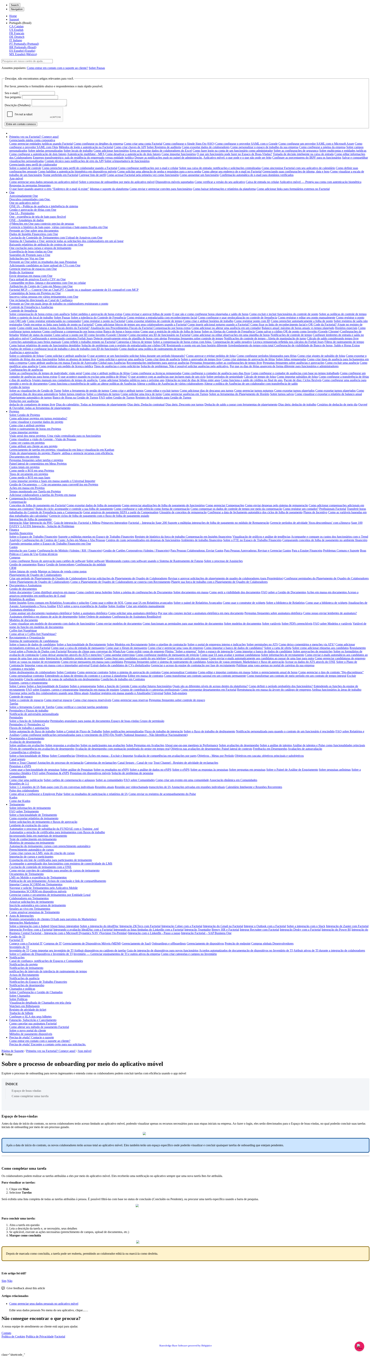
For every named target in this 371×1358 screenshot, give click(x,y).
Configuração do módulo (90, 564)
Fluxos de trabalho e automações (29, 728)
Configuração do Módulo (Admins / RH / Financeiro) (69, 550)
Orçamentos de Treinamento (26, 874)
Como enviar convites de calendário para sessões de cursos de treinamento (54, 870)
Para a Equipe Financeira (307, 550)
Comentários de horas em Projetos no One (35, 293)
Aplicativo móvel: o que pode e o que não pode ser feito (237, 157)
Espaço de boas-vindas (26, 1090)
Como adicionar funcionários (111, 150)
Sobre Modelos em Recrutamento (127, 644)
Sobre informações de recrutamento (282, 654)
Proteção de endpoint (237, 943)
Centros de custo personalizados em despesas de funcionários (143, 540)
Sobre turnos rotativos (72, 394)
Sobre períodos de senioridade (224, 376)
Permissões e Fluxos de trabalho (28, 710)
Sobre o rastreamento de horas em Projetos (35, 428)
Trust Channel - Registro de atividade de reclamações (185, 762)
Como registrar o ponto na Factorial (103, 321)
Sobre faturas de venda (23, 571)
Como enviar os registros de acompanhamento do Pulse (162, 794)
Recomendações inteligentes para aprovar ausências (158, 362)
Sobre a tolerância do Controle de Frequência (98, 317)
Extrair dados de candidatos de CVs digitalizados (120, 665)
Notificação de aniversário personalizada (34, 714)
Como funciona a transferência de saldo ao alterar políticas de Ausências (92, 383)
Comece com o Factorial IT (26, 943)
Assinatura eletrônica (22, 609)
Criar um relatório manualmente (145, 606)
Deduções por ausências (24, 401)
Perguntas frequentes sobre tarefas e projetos (36, 460)
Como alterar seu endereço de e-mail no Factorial (232, 171)
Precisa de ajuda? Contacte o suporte (31, 1037)
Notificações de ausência (24, 978)
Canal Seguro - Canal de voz (135, 762)
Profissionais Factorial (332, 508)
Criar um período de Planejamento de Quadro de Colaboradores (48, 578)
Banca (41, 564)
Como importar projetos (23, 432)
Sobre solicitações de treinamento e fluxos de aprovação (43, 821)
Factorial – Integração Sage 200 (148, 522)
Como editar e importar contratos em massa (224, 672)
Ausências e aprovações (23, 352)
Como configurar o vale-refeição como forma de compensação (152, 508)
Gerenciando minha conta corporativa (32, 140)
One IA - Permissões (21, 213)
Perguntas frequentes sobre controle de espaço (177, 700)
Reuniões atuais (104, 787)
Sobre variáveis (271, 623)
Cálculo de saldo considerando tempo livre (333, 338)
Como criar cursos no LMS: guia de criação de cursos (42, 853)
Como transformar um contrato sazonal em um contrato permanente (205, 675)
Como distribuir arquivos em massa (54, 592)
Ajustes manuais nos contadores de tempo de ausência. (65, 380)
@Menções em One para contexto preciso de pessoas (41, 223)
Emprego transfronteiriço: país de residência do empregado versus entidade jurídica (83, 157)
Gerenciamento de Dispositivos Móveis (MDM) (92, 943)
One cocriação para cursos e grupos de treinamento (40, 248)
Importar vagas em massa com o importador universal (57, 665)
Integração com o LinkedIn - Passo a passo (154, 933)
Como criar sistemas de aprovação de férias (248, 359)
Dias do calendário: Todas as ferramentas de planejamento (91, 404)
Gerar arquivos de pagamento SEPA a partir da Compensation (120, 512)
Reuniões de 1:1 (19, 783)
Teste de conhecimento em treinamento (33, 839)
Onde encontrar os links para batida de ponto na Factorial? (58, 324)
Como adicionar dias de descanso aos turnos (206, 390)
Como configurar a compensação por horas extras (72, 331)
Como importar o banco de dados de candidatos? (233, 648)
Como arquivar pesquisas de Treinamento (34, 912)
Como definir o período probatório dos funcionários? (281, 686)
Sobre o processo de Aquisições (223, 561)
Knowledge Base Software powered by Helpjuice (185, 1345)
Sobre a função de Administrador (29, 721)
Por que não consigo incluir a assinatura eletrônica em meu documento (201, 613)
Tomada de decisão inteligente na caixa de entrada (303, 154)
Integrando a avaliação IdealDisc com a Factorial (83, 929)
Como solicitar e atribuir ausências (65, 355)
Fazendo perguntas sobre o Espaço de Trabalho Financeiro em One (50, 543)
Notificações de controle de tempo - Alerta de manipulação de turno (265, 338)
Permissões (16, 717)
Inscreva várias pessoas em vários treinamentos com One (43, 296)
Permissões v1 (18, 724)
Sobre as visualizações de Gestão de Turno (35, 390)
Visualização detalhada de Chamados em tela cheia (40, 1002)
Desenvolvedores (283, 943)
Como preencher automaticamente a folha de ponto (302, 321)
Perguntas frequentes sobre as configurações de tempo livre (226, 362)
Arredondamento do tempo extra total (251, 345)
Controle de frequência (23, 310)
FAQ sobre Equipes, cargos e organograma (52, 689)
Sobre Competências (62, 755)
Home (13, 16)
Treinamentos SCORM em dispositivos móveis (37, 891)
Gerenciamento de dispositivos (205, 943)
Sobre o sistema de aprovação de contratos (135, 672)
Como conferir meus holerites (94, 592)
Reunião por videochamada (131, 787)
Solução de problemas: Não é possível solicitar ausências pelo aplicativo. (185, 366)
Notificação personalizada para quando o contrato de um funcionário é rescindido (285, 731)
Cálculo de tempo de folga (260, 376)
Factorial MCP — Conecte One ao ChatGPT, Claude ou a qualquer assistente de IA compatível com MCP (74, 289)
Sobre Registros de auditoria (164, 147)
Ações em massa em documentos (327, 592)
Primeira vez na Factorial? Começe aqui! (34, 136)
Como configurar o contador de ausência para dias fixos (216, 373)
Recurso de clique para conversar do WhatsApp (96, 651)
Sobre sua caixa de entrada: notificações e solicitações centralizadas (220, 168)
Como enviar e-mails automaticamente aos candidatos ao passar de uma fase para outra (261, 658)
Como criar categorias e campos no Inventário (189, 954)
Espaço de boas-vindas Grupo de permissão (137, 721)
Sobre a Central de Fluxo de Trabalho (79, 731)
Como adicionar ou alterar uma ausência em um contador (226, 328)
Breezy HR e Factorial (225, 929)
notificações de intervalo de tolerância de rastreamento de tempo (48, 971)
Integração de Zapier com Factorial (347, 926)
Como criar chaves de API (130, 147)
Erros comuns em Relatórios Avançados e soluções (58, 602)
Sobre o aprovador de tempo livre (201, 359)
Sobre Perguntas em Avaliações (145, 745)
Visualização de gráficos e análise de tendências (261, 536)
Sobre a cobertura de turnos (103, 394)
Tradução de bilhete (21, 1013)
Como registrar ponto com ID (252, 321)
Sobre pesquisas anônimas (335, 769)
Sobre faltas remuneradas (291, 359)
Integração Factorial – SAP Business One (206, 933)
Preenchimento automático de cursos (31, 849)
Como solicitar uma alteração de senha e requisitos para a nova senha (159, 171)
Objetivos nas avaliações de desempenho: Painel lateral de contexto (211, 748)
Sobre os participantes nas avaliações (102, 745)
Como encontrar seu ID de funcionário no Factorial (159, 335)
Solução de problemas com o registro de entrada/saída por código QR (123, 345)
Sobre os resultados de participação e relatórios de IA (95, 794)
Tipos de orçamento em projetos (28, 474)
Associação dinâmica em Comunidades (233, 780)
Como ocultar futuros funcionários (151, 686)
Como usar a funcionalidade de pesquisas (34, 769)
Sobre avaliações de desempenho (239, 745)
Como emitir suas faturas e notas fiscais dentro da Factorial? (53, 328)
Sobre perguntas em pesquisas (247, 769)
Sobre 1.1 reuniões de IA (24, 787)
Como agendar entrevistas (119, 654)
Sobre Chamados (19, 995)
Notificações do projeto (23, 964)
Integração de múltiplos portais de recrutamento (74, 658)
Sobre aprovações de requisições (313, 651)
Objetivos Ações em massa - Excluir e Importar (104, 755)
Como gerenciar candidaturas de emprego (340, 658)
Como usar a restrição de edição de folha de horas (170, 331)
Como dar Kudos (19, 801)
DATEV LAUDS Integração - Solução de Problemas (41, 526)
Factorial (59, 1336)
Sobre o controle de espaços (26, 700)
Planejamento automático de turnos (30, 397)
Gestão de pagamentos (23, 564)
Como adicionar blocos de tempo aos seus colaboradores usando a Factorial (141, 324)
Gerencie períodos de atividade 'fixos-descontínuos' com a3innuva (310, 522)
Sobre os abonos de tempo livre (77, 359)
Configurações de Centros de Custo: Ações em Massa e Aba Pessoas (63, 540)
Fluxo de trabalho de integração (164, 731)
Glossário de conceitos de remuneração (183, 512)
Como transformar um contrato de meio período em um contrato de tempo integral (296, 675)
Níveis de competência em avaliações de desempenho (41, 748)
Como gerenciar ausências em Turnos (185, 394)
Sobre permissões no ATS (262, 644)
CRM (12, 568)
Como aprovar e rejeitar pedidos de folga (211, 355)
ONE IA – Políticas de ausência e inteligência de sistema (43, 206)
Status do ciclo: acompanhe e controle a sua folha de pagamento (74, 508)
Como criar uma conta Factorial (143, 143)
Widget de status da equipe (36, 335)
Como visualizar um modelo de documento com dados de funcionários (52, 623)
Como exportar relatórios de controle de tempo (154, 321)
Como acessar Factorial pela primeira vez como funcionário (143, 175)
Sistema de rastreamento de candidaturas (33, 641)
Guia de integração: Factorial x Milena (77, 522)
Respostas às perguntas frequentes (30, 185)
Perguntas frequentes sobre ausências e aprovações (293, 362)
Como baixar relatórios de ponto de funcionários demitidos (45, 345)
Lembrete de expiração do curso (28, 825)
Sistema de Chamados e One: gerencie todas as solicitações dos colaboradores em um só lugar (66, 241)
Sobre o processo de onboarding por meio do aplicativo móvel (117, 182)
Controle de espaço (21, 696)
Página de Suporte (13, 1051)
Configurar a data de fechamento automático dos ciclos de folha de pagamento (255, 512)
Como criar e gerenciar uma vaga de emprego (175, 648)
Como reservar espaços (58, 700)
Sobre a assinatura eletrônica (90, 613)
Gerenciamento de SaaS (136, 943)
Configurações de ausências (26, 369)
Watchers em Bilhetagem (24, 1006)
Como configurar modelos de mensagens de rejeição (167, 654)
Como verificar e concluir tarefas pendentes (81, 707)
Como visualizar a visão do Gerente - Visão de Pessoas (42, 439)
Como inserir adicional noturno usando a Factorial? (218, 324)
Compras (14, 557)
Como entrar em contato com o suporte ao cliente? (57, 68)
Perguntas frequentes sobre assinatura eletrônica (273, 613)
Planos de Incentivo (315, 512)
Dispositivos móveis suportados (174, 182)
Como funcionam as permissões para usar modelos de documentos (183, 623)
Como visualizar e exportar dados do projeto (36, 421)
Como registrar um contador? (300, 508)
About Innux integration (64, 926)
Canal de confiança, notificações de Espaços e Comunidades (46, 961)
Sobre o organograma (83, 686)
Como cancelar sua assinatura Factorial (33, 1023)
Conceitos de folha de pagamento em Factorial (37, 505)
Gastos (13, 547)
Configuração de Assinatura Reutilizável (136, 616)
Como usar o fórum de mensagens (126, 648)
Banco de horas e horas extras (121, 331)
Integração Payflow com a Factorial (31, 929)
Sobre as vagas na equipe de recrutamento (34, 661)
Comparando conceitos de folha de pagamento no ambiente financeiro (324, 540)
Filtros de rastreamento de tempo (344, 342)
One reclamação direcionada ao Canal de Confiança (40, 300)
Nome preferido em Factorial (60, 175)
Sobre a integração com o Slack (306, 926)
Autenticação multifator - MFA (86, 154)
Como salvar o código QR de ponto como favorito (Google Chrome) (297, 331)
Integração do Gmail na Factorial (223, 926)
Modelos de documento (23, 620)
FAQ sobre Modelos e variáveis (332, 623)
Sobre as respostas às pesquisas (209, 769)
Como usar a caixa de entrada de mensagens (78, 648)
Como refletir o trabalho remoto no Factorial (89, 342)
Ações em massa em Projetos (27, 488)
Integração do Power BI (336, 929)
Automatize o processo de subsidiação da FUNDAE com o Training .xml (54, 828)
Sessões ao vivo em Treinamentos (29, 908)
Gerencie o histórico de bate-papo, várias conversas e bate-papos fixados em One (58, 227)
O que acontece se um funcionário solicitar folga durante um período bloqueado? (136, 355)
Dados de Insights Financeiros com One (33, 234)
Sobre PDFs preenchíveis (297, 623)
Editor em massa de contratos (145, 675)
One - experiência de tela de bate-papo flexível (37, 216)
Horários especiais (346, 328)
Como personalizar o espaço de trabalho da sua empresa (264, 147)
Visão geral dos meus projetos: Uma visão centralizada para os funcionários (55, 435)
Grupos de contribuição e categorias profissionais (150, 689)
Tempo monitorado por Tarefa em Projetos (35, 491)
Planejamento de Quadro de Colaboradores (35, 575)
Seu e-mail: (11, 93)
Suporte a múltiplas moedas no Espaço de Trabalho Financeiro (96, 536)
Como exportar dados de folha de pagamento (93, 505)
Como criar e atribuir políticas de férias (106, 373)
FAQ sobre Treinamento (24, 811)
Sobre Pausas (97, 68)
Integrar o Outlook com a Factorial (265, 926)
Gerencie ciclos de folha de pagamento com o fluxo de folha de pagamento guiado (99, 515)
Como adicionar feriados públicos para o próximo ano (131, 380)
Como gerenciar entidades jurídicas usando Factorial (41, 143)
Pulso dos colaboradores (24, 790)
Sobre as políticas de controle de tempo (343, 314)
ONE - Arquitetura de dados (26, 220)
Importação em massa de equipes (99, 689)
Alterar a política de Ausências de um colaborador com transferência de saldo (251, 383)
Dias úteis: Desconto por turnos (184, 404)
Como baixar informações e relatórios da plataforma (224, 188)
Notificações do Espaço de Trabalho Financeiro (38, 981)
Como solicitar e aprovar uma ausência (120, 359)
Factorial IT (16, 940)
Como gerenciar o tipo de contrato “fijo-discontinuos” (331, 672)
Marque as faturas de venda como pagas (62, 571)
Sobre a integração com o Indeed (29, 926)
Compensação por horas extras (172, 328)
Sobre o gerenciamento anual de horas (274, 672)
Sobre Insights (18, 602)
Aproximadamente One (23, 195)
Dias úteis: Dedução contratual (146, 404)
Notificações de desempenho (26, 985)
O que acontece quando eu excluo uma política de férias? (92, 376)
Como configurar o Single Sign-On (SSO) (188, 143)
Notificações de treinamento (26, 967)
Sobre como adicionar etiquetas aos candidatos (320, 648)
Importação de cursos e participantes (31, 856)
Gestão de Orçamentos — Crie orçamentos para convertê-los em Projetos (53, 484)
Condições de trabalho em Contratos (123, 679)
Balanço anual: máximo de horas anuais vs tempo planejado (298, 328)
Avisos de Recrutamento (24, 974)
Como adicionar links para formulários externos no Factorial (293, 188)
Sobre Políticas (18, 999)
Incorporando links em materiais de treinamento (38, 835)
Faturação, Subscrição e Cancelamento (32, 1020)
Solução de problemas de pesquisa (132, 773)
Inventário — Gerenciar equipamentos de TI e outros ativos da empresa (116, 954)
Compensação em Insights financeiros (209, 536)
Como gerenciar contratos (92, 672)
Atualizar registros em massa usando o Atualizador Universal (126, 693)
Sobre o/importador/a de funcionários (127, 161)
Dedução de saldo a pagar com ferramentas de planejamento (240, 404)
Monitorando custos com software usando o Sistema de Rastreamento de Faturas (154, 561)
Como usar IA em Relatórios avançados (148, 602)
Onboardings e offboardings (169, 943)
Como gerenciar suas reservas (130, 700)
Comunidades (17, 776)
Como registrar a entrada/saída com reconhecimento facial (162, 317)
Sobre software (95, 561)
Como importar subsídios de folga (297, 376)
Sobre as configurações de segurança (296, 150)
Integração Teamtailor (197, 929)
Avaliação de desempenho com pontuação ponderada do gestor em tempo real (122, 748)
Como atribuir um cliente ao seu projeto (33, 446)
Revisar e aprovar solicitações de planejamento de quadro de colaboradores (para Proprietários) (225, 578)
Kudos (13, 797)
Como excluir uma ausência (342, 362)
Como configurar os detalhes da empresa (98, 143)
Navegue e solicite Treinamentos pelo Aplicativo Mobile (43, 887)
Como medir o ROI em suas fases (29, 477)
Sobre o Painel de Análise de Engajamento (292, 769)
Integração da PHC (41, 522)
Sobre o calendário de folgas (26, 355)
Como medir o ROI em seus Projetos (31, 470)
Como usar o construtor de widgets (244, 602)
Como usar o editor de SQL (107, 602)
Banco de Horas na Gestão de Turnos (75, 397)
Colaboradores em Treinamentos (29, 898)
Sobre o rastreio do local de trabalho (31, 317)
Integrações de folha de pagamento (30, 519)
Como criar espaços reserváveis (92, 700)
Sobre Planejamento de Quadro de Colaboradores (39, 581)
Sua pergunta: (13, 97)
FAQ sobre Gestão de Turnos (117, 397)
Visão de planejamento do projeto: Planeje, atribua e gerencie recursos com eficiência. (61, 453)
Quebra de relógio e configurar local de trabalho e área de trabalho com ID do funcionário (63, 348)
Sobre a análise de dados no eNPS (150, 769)
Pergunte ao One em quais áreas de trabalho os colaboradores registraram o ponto (58, 303)
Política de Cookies (13, 1336)
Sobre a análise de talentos (276, 745)
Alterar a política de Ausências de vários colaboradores (170, 383)
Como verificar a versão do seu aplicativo (220, 182)
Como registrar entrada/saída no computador (54, 321)
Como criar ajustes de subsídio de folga (321, 355)
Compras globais (261, 943)
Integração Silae (19, 522)
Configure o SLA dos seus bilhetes (30, 1016)
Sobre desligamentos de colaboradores (32, 672)
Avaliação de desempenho (25, 741)
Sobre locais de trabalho (78, 150)
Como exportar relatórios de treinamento (33, 818)
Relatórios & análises (22, 599)
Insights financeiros (21, 533)
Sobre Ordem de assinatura (94, 616)
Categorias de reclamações (100, 762)
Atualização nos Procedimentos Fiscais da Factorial (121, 328)
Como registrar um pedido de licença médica (66, 366)
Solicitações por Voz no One (26, 258)
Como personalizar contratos (26, 675)
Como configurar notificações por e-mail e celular (148, 168)
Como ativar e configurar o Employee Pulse (36, 794)
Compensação (17, 501)
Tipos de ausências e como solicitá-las (117, 366)
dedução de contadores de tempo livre (32, 404)
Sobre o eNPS (181, 769)
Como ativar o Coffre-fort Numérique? (32, 634)
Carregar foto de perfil (92, 175)
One (11, 192)
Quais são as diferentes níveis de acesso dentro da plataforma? (210, 686)
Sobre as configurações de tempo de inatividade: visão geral (45, 373)
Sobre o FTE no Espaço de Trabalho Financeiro (252, 540)
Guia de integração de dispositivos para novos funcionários (162, 950)
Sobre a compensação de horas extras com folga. (182, 342)
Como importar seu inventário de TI (51, 950)
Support (14, 19)
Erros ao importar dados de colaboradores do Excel (161, 150)
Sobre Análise (116, 606)
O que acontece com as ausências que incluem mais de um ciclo (167, 376)
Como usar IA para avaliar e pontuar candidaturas (230, 654)
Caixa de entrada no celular (262, 182)
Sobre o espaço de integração (215, 651)
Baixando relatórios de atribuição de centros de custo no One (46, 244)
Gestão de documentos (23, 588)
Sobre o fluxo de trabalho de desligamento (209, 731)
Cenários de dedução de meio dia (337, 404)
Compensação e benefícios (25, 498)
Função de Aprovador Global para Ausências (98, 362)
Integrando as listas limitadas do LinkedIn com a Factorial (148, 929)
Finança (14, 529)
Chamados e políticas (22, 988)
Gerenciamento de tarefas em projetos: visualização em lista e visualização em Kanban (61, 449)
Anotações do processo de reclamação (60, 762)
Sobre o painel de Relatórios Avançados (198, 602)
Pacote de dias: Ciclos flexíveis (303, 380)
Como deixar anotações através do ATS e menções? (71, 654)
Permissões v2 (36, 724)
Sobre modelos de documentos (242, 623)
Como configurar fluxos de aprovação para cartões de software (47, 561)
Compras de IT (52, 943)
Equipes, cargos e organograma (28, 682)
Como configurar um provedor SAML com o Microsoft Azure (316, 143)
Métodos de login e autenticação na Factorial (86, 147)
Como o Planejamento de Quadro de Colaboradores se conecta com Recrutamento (120, 581)
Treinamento (17, 804)
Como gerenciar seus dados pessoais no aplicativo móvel (43, 182)
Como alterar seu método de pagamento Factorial (39, 1027)
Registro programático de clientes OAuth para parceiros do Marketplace (53, 919)
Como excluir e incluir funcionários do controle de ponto (283, 314)
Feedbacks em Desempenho (270, 748)
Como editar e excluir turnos (161, 390)
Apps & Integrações (21, 915)
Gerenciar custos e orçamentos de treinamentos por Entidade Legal (49, 894)
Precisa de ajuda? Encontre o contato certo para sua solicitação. (47, 1044)
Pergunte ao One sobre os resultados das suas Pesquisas (43, 262)
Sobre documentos (20, 592)
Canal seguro (17, 759)
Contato (6, 1333)
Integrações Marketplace (24, 922)
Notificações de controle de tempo (291, 335)
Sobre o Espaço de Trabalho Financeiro (33, 536)
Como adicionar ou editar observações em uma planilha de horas (230, 335)
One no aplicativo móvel (24, 202)
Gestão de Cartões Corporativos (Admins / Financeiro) (136, 550)
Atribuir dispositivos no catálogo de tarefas (100, 950)
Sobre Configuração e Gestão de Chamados (36, 992)
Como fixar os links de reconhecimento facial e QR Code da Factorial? (293, 324)
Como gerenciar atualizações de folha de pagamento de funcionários (163, 505)
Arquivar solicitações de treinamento (31, 901)
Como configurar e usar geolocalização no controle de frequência (237, 317)
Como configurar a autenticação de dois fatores (37, 154)
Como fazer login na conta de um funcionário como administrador (233, 150)
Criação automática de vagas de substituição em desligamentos (62, 679)
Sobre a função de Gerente (113, 686)
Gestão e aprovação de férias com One (32, 209)
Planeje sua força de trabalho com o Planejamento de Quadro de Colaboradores (219, 581)
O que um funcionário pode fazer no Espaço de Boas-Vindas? (234, 154)
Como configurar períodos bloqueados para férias (267, 355)
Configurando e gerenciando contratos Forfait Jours (61, 338)
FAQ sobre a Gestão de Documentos (283, 592)
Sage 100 (356, 522)
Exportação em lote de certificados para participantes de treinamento (50, 860)
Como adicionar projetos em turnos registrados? (38, 418)
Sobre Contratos (66, 672)
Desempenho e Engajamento (26, 738)
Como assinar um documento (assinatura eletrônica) (40, 613)
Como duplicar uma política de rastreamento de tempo (152, 348)
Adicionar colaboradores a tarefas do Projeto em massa (42, 495)
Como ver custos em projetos (27, 442)
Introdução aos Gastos (22, 550)
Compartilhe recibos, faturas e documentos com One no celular (47, 282)
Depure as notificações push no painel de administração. (168, 157)
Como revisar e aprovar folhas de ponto (147, 314)
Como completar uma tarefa (30, 1096)
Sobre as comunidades (109, 780)
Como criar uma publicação (26, 780)
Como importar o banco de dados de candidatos (263, 651)
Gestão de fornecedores (60, 564)
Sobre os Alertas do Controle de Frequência (228, 331)
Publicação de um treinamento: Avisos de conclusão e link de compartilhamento (57, 881)
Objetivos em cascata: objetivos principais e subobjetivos (269, 755)
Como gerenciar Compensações (225, 505)
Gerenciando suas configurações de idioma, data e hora (295, 171)
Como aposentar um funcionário (199, 175)
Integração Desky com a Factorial (300, 929)
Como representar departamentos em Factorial (208, 689)
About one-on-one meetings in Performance (191, 745)
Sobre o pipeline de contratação (167, 644)
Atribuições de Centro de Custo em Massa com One (41, 286)
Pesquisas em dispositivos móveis (90, 773)
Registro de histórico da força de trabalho (160, 536)
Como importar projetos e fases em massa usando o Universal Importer (52, 481)
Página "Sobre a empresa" (181, 651)
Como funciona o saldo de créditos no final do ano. (252, 380)
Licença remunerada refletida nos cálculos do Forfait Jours (288, 342)
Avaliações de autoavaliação (305, 748)
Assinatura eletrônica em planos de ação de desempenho (43, 616)
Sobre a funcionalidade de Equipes (48, 686)
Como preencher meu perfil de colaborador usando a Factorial (79, 168)
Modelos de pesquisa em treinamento (31, 842)
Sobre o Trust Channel (23, 762)
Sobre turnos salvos (282, 394)
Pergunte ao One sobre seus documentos (34, 230)
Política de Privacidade (40, 1336)
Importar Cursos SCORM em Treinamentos (35, 884)
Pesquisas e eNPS (20, 766)
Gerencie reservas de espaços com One (33, 268)
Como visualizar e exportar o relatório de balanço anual (328, 394)
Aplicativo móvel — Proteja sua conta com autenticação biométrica (320, 182)
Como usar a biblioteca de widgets (326, 602)
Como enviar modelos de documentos (119, 623)
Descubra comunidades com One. (29, 199)
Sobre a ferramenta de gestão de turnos (85, 390)
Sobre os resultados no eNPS (111, 769)
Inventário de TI (19, 947)
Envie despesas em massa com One (30, 275)
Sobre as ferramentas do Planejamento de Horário (239, 394)
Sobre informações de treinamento (30, 808)
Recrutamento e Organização (27, 637)
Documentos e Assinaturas (25, 585)
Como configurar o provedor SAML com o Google (246, 143)
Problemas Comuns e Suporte (341, 550)
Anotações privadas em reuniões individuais (198, 787)
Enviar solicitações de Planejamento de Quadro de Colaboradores (127, 578)
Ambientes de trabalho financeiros (201, 540)
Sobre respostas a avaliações (62, 745)
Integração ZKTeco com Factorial (140, 926)
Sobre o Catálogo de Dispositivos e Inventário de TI (41, 954)
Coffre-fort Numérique (23, 630)
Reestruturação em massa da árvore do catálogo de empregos (274, 689)
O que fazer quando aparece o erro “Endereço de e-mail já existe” (49, 188)
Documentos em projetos (24, 456)
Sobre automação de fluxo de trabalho (32, 731)
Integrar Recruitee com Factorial (259, 929)
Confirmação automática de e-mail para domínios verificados (257, 175)
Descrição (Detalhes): (18, 105)
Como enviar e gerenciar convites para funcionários (160, 188)
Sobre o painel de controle (25, 168)
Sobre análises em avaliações (26, 745)
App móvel (16, 178)
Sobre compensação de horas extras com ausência (39, 314)
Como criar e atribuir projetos (27, 425)
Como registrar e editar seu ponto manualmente (306, 317)
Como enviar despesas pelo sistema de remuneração (276, 505)
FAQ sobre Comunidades (139, 780)
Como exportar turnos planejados (294, 390)
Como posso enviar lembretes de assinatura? (330, 613)
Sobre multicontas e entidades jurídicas (342, 150)
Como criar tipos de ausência (162, 359)
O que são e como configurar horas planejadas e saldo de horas (210, 314)
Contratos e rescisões (22, 668)
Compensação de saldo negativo (232, 342)
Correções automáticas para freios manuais (35, 342)
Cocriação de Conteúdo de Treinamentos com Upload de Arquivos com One (55, 237)
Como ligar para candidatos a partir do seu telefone (135, 658)
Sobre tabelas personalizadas (45, 150)
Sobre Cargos (17, 686)
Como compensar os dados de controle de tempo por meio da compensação (236, 508)
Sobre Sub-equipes (175, 693)
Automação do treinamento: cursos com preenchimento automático (49, 846)
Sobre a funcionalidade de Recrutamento (81, 644)
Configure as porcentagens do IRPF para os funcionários (306, 157)
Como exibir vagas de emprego (145, 651)
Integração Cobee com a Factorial (181, 926)
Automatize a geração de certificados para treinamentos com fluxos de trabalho (57, 832)
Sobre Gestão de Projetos (24, 415)
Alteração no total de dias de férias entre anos (192, 380)
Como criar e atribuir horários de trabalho (208, 321)
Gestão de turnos (19, 387)
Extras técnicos (48, 554)
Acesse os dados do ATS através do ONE (310, 661)
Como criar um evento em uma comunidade (182, 780)
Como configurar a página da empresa (322, 147)
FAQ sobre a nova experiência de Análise (82, 606)
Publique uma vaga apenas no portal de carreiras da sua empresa (275, 665)
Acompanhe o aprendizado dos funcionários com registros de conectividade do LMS (60, 863)
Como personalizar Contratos (179, 672)
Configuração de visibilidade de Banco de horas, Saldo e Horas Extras (317, 345)
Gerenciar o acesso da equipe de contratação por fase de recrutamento (193, 665)
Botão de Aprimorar (21, 272)
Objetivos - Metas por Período (215, 755)
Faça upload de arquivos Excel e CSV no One (37, 279)
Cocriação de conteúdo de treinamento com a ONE (40, 867)
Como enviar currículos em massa (187, 658)
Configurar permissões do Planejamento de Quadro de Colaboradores (326, 578)
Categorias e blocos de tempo (134, 342)
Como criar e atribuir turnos (127, 390)
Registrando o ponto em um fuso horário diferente (197, 345)
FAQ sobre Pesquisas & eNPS (50, 773)
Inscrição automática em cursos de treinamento (37, 905)
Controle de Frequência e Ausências (31, 307)
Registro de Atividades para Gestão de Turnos (163, 397)
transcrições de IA (160, 787)
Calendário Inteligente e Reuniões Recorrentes (254, 787)
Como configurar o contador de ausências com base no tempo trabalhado (295, 373)
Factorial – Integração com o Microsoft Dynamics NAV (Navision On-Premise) (79, 933)
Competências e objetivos (24, 752)
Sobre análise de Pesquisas (76, 769)
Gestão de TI (17, 936)
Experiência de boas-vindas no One (31, 251)
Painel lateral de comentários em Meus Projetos (38, 463)
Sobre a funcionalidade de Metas (29, 755)
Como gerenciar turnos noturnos (253, 390)
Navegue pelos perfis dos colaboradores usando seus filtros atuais (49, 693)
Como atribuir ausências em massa (49, 362)
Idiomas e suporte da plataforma (109, 188)
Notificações (17, 957)
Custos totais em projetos (24, 467)
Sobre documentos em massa (190, 592)
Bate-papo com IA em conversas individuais (67, 787)
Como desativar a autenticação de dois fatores (133, 154)
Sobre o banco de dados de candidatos (32, 644)
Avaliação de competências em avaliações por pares (165, 755)
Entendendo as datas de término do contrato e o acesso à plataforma (86, 675)
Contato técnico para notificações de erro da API (74, 161)
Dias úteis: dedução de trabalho (297, 404)
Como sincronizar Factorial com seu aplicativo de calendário (298, 168)
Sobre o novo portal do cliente (27, 1030)
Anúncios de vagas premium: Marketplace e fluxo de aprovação (245, 661)
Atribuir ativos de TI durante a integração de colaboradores (329, 950)
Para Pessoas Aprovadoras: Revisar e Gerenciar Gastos (257, 550)
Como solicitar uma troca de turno (141, 394)
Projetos (14, 411)
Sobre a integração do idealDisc (99, 926)
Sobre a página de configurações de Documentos (143, 592)
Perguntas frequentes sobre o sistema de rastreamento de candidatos (165, 661)
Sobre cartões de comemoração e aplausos (69, 780)
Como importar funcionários (179, 154)
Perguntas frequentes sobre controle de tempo (195, 338)
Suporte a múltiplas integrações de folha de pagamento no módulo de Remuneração (218, 522)
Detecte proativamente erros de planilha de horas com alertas (130, 338)
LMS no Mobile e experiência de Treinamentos (38, 877)
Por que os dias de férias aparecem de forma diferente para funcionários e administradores (284, 366)
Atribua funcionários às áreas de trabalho (336, 689)
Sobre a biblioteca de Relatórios (285, 602)
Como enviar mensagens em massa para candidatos (92, 661)
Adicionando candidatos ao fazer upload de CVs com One (44, 265)
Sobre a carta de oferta (277, 648)
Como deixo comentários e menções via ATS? (307, 644)
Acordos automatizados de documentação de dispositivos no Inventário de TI (246, 950)
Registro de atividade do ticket (27, 1009)
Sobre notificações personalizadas (123, 731)
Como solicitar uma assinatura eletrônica (132, 613)
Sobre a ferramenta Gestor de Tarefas (31, 707)
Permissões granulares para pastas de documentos (80, 721)
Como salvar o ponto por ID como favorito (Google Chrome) (90, 335)
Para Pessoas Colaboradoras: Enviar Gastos (196, 550)
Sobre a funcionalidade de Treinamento (33, 814)
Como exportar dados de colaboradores (206, 147)
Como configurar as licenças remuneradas (156, 373)
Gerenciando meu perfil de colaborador (33, 164)
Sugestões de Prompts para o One (29, 255)
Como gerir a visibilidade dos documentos (234, 592)
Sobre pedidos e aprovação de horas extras (96, 314)
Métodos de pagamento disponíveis (30, 1034)
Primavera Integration (114, 522)
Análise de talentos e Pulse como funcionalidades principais (329, 745)
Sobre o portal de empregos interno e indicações (216, 644)
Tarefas (13, 703)
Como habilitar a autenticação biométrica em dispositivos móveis (77, 171)
